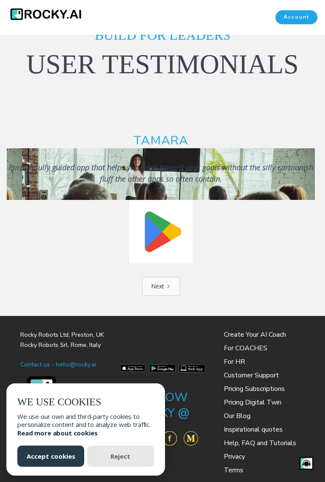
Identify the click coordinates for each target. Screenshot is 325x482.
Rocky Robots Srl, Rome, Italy (60, 345)
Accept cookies (51, 456)
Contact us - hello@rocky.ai (58, 364)
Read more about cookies (57, 433)
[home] (41, 14)
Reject (120, 456)
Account (296, 17)
